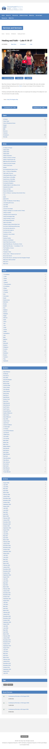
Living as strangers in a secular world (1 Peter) (14, 210)
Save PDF (29, 78)
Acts (4, 294)
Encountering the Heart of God (10, 169)
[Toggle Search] (2, 1)
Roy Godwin (6, 464)
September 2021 (7, 598)
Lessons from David (8, 208)
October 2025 (6, 502)
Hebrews (5, 317)
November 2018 (7, 665)
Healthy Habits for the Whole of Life (11, 185)
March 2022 (6, 586)
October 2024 (6, 526)
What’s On (11, 18)
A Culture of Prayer (7, 147)
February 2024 (6, 541)
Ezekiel (5, 305)
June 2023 (5, 557)
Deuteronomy (6, 300)
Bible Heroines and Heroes (9, 161)
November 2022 (7, 571)
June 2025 (5, 510)
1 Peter (5, 280)
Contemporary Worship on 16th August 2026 (18, 702)
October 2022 (6, 573)
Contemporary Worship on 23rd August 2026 (18, 696)
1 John (5, 276)
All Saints (5, 119)
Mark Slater (5, 440)
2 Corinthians (6, 286)
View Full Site (24, 736)
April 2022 (5, 584)
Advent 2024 (6, 151)
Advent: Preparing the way (9, 159)
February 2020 (6, 636)
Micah (4, 341)
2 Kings (5, 288)
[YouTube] (28, 725)
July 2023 (5, 555)
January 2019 (6, 661)
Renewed (5, 236)
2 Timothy (5, 292)
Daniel (4, 298)
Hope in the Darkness (8, 191)
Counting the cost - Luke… (10, 107)
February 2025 (6, 518)
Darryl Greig (6, 393)
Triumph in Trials (7, 251)
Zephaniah (5, 360)
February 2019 (6, 659)
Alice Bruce (6, 375)
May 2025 (5, 512)
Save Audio (20, 78)
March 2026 (6, 492)
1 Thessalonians (7, 284)
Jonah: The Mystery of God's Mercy (11, 200)
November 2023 (7, 547)
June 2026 (5, 486)
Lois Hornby (6, 438)
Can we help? (39, 15)
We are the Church (7, 255)
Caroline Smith (6, 385)
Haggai (4, 315)
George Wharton (7, 411)
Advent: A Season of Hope (9, 157)
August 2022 (6, 577)
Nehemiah (5, 343)
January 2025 (6, 520)
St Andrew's (13, 33)
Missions (5, 131)
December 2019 (7, 639)
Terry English (6, 470)
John (4, 325)
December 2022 (7, 569)
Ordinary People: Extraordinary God (11, 224)
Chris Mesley (6, 389)
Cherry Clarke (6, 387)
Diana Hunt (5, 401)
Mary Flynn (13, 44)
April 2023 (5, 561)
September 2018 (7, 669)
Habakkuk (5, 313)
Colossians (6, 296)
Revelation (5, 353)
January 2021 (6, 614)
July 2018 (5, 673)
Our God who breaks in (8, 230)
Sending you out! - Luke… (39, 107)
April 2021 (5, 608)
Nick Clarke (6, 452)
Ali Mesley (5, 373)
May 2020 (5, 630)
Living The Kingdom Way (12, 99)
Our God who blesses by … (9, 228)
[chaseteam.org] (24, 725)
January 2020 (6, 638)
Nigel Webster (6, 454)
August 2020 (6, 624)
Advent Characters (7, 155)
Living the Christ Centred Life (10, 214)
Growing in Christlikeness (9, 181)
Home (3, 15)
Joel (4, 323)
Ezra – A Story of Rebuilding (9, 171)
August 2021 (6, 600)
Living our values (7, 212)
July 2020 (5, 626)
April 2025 (5, 514)
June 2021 (5, 604)
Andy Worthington (7, 379)
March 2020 (6, 634)
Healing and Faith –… (22, 33)
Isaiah (4, 319)
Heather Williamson (7, 413)
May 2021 (5, 606)
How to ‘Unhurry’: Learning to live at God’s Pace (14, 193)
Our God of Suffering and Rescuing (11, 226)
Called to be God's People (9, 163)
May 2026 (5, 488)
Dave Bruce (5, 395)
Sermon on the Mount (8, 240)
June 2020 (5, 628)
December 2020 (7, 616)
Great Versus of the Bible (9, 179)
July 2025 (5, 508)
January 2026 (6, 496)
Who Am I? (5, 261)
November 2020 (7, 618)
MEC (4, 129)
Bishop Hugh (6, 383)
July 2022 (5, 579)
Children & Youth (23, 15)
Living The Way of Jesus (9, 218)
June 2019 (5, 651)
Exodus (5, 304)
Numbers (5, 345)
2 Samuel (5, 290)
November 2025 (7, 500)
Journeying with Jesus (8, 202)
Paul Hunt (5, 456)
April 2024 (5, 537)
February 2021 (6, 612)
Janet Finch (6, 422)
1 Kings (5, 278)
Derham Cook (6, 399)
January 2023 (6, 567)
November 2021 (7, 594)
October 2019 (6, 643)
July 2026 (5, 484)
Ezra (4, 307)
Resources (4, 18)
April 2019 (5, 655)
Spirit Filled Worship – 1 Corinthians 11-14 (13, 246)
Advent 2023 (6, 149)
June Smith (5, 436)
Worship (5, 136)
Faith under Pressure (8, 173)
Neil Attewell (6, 448)
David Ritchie (6, 397)
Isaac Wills (5, 418)
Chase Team (6, 121)
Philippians (5, 347)
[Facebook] (21, 725)
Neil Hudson (6, 450)
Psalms (5, 351)
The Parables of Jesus (8, 248)
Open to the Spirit (7, 222)
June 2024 (5, 533)
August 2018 (6, 671)
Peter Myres (6, 460)
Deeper (5, 125)
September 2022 (7, 575)
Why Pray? (5, 263)
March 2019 (6, 657)
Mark (4, 337)
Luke (31, 44)
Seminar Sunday (7, 238)
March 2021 (6, 610)
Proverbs (5, 349)
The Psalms (6, 249)
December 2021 (7, 592)
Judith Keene (6, 434)
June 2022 (5, 581)
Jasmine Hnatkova (7, 424)
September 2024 (7, 528)
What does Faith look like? (9, 259)
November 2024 (7, 524)
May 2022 (5, 583)
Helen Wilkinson (7, 417)
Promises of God (7, 232)
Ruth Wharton (6, 468)
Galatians (5, 309)
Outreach (5, 133)
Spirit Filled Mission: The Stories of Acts (12, 244)
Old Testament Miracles (8, 220)
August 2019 (6, 647)
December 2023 (7, 545)
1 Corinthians (6, 274)
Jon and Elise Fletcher (8, 430)
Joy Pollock (6, 432)
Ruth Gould (5, 466)
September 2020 (7, 622)
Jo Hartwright (6, 426)
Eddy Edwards (6, 403)
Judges (5, 331)
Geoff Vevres (6, 409)
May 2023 (5, 559)
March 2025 (6, 516)
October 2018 (6, 667)
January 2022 (6, 590)
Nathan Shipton (6, 446)
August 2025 (6, 506)
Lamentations (6, 333)
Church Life (15, 15)
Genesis (5, 311)
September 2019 (7, 645)
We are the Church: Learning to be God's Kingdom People (16, 257)
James (4, 321)
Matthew (5, 339)
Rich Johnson (6, 462)
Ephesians (5, 302)
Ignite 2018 (5, 198)
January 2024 (6, 543)
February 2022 (6, 588)
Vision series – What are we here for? (12, 253)
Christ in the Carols (7, 165)
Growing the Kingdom (8, 183)
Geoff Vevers (6, 407)
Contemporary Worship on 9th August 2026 (18, 709)
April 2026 (5, 490)
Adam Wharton (6, 371)
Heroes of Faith (7, 189)
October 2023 (6, 549)
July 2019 (5, 649)
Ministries (31, 15)
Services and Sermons (12, 28)
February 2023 (6, 565)
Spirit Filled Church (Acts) (9, 242)
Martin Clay (5, 442)
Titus (4, 359)
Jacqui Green (6, 420)
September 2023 (7, 551)
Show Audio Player (8, 78)
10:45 (20, 86)
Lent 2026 (5, 206)
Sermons (8, 33)
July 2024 (5, 531)
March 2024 (6, 539)
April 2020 (5, 632)
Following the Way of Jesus (9, 175)
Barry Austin (6, 381)
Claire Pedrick (6, 391)
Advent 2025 (6, 153)
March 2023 (6, 563)
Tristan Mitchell (6, 471)
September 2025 (7, 504)
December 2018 (7, 663)
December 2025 (7, 498)
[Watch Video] (15, 699)
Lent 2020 (5, 204)
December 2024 (7, 522)
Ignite (4, 196)
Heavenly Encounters (8, 187)
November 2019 (7, 641)
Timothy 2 (5, 357)
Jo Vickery (5, 428)
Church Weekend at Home (9, 123)
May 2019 (5, 653)
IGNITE (4, 127)
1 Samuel (5, 282)
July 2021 (5, 602)
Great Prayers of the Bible (9, 177)
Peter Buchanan (7, 458)
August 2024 (6, 529)
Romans (5, 355)
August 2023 (6, 553)
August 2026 (6, 482)
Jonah (4, 327)
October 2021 (6, 596)
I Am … (4, 194)
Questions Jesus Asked (8, 234)
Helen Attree (6, 415)
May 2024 (5, 535)
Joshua (5, 329)
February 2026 (6, 494)
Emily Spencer (6, 405)
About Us (8, 15)
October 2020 (6, 620)
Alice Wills (5, 377)
